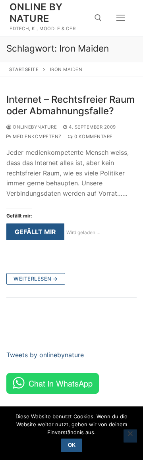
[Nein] (130, 436)
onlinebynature (34, 127)
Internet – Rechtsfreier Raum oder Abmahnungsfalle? (70, 105)
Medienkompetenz (37, 136)
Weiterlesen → (36, 278)
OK (71, 445)
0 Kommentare (93, 136)
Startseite (24, 69)
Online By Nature (36, 12)
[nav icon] (120, 18)
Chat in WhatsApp (61, 383)
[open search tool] (98, 17)
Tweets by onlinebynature (45, 355)
